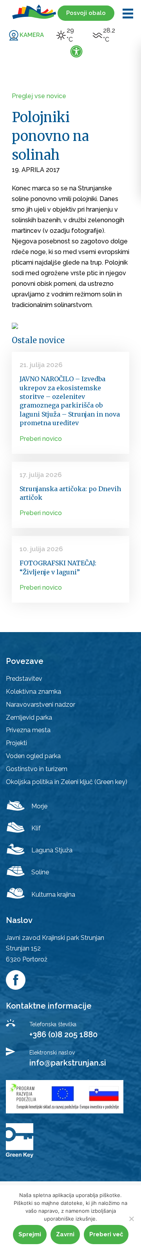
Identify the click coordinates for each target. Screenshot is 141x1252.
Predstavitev (24, 678)
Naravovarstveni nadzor (40, 704)
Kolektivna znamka (33, 691)
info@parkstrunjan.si (67, 1062)
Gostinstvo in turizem (36, 769)
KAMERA (32, 34)
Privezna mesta (28, 730)
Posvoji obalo (86, 12)
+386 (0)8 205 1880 (63, 1034)
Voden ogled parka (33, 756)
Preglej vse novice (39, 96)
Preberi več (106, 1234)
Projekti (16, 743)
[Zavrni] (131, 1219)
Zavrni (65, 1234)
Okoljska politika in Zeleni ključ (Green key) (66, 782)
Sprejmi (29, 1234)
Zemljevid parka (29, 717)
